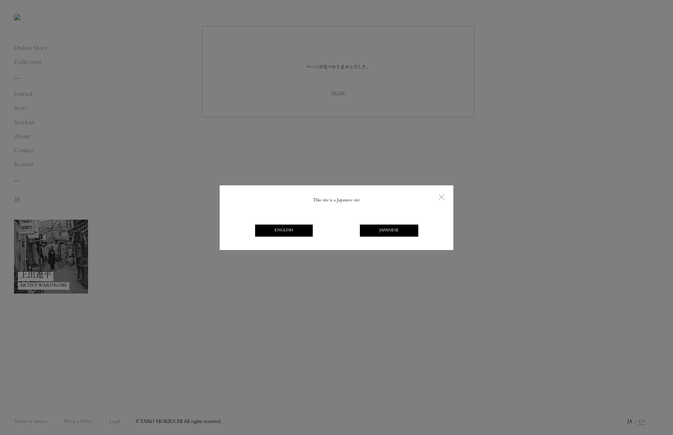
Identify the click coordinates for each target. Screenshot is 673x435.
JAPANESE (389, 230)
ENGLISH (284, 230)
